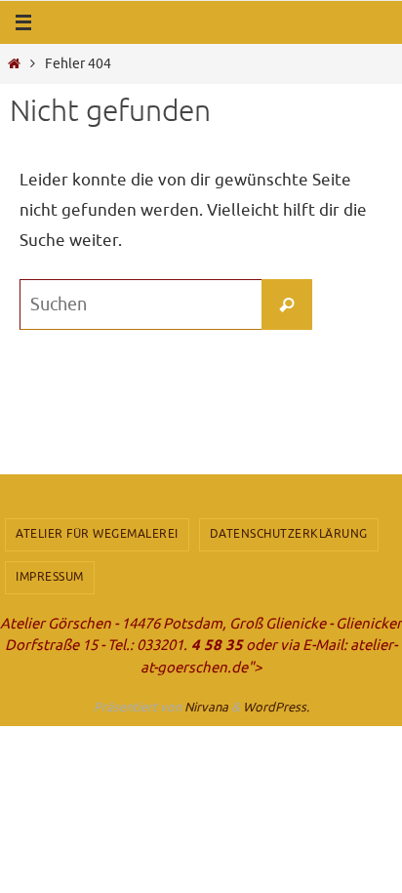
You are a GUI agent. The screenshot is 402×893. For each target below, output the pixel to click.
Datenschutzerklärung (289, 534)
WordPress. (276, 707)
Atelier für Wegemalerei (97, 534)
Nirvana (206, 707)
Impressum (50, 577)
